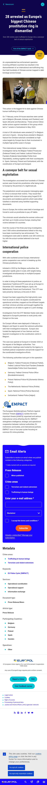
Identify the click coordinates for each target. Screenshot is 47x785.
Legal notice (8, 695)
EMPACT (19, 414)
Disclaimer (11, 513)
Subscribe (23, 528)
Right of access (9, 700)
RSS (15, 712)
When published (17, 476)
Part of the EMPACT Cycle (22, 49)
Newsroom (9, 4)
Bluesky (28, 712)
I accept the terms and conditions (25, 521)
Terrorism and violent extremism (24, 487)
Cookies (7, 697)
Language (38, 782)
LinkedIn (22, 712)
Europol (9, 782)
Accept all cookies (16, 767)
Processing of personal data (14, 702)
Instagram (18, 712)
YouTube (32, 712)
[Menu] (44, 782)
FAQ (33, 679)
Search (26, 782)
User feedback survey (23, 686)
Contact (32, 782)
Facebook (25, 712)
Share (42, 4)
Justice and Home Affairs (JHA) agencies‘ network (21, 705)
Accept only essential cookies (20, 773)
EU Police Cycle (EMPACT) (18, 573)
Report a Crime (18, 679)
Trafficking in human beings (22, 492)
